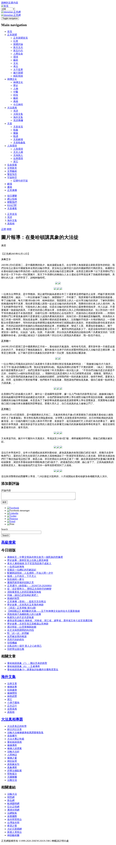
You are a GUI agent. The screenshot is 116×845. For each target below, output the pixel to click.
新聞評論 (18, 44)
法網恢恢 (12, 813)
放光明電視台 (14, 819)
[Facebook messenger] (18, 510)
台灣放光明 (13, 822)
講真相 (10, 223)
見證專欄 (18, 120)
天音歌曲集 (19, 142)
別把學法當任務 (15, 649)
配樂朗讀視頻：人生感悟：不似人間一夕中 (30, 573)
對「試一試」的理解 (18, 633)
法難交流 (12, 780)
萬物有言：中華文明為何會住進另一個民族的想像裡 (35, 557)
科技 (15, 95)
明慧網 (10, 797)
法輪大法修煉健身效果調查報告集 (25, 732)
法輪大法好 (13, 751)
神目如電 (12, 761)
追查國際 (12, 816)
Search (4, 529)
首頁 (9, 31)
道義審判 (12, 735)
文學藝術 (12, 171)
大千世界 (18, 69)
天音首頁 (18, 126)
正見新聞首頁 (20, 38)
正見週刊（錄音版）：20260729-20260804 (29, 585)
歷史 (15, 85)
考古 (15, 66)
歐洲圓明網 (13, 803)
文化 (15, 63)
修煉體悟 (12, 693)
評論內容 (6, 490)
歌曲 (15, 130)
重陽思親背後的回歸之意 (20, 582)
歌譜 (15, 136)
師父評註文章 (14, 729)
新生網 (10, 800)
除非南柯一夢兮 (15, 579)
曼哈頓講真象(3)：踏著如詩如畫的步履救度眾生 (32, 669)
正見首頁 (12, 214)
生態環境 (18, 158)
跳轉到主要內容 (9, 2)
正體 (3, 229)
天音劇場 (18, 139)
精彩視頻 (18, 76)
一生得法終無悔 (15, 566)
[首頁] (4, 6)
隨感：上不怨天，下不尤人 (21, 576)
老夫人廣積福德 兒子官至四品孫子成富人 (29, 563)
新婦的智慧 (13, 598)
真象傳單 (12, 767)
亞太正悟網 (13, 806)
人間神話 (12, 754)
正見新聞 (12, 34)
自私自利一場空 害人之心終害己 (24, 646)
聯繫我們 (12, 202)
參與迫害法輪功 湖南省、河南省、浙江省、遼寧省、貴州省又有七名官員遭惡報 (49, 620)
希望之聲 (12, 825)
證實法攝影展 (14, 770)
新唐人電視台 (14, 832)
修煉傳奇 (12, 745)
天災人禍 (18, 152)
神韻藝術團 (13, 835)
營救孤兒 (12, 773)
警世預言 (12, 174)
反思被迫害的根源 (17, 636)
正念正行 (12, 705)
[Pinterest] (12, 518)
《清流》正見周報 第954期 (21, 608)
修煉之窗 (12, 758)
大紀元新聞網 (14, 829)
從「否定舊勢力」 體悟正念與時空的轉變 (29, 589)
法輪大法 (12, 794)
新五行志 (18, 50)
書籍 (9, 187)
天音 (9, 123)
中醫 (15, 92)
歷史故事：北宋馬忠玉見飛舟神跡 (25, 604)
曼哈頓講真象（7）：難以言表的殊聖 (27, 663)
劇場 (9, 184)
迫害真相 (12, 709)
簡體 (9, 229)
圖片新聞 (18, 72)
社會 (15, 41)
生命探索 (12, 164)
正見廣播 (12, 190)
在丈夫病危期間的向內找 (20, 630)
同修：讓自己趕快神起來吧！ (23, 595)
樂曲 (15, 133)
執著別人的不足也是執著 (20, 617)
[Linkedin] (12, 513)
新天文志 (18, 47)
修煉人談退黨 (14, 748)
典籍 (15, 101)
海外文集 (18, 117)
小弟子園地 (13, 702)
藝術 (15, 60)
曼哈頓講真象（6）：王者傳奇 (23, 666)
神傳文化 (12, 79)
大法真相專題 (12, 719)
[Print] (10, 524)
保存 (4, 502)
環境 (15, 57)
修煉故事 (12, 686)
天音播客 (12, 208)
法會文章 (12, 683)
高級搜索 (8, 542)
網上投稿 (12, 199)
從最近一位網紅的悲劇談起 (21, 569)
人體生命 (18, 53)
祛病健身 (12, 690)
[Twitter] (11, 516)
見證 (15, 111)
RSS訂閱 (11, 205)
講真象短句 (13, 764)
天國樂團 (12, 777)
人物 (15, 88)
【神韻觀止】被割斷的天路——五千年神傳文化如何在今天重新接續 (43, 611)
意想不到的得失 (15, 639)
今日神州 (18, 104)
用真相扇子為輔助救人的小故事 (24, 614)
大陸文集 (18, 114)
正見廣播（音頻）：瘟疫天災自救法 (26, 601)
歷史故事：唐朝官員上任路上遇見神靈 (27, 560)
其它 (15, 161)
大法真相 (12, 107)
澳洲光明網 (13, 810)
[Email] (11, 521)
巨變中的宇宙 (20, 180)
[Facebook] (13, 508)
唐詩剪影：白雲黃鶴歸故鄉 (21, 627)
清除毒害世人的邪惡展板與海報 (24, 592)
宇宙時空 (12, 177)
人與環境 (12, 145)
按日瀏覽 (12, 195)
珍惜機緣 (12, 642)
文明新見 (12, 168)
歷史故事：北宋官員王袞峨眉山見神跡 (27, 623)
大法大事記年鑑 (15, 739)
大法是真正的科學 (17, 726)
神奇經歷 (12, 696)
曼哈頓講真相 (14, 742)
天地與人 (18, 155)
